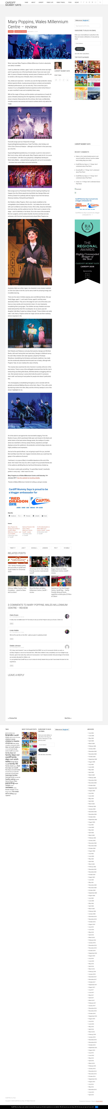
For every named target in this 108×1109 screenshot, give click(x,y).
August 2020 (92, 895)
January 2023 (92, 840)
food (18, 766)
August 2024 (92, 790)
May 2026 (91, 738)
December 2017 (93, 977)
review (12, 785)
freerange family (9, 777)
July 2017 (91, 990)
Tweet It (12, 548)
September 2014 (93, 1079)
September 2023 (93, 819)
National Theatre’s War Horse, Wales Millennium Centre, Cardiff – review (28, 529)
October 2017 (92, 982)
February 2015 (92, 1066)
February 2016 (92, 1034)
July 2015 (91, 1053)
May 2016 (91, 1026)
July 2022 (91, 853)
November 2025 (93, 754)
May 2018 (91, 963)
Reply (11, 623)
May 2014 (91, 1087)
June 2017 (91, 992)
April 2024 (91, 801)
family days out (10, 753)
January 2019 (92, 942)
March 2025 (92, 775)
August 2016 (92, 1018)
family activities (15, 751)
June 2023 (91, 827)
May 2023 (91, 830)
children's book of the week (14, 737)
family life (14, 763)
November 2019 (93, 919)
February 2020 (92, 911)
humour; (17, 779)
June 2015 (91, 1055)
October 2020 (92, 890)
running (14, 787)
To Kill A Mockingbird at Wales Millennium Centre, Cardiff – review (43, 528)
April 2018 (91, 966)
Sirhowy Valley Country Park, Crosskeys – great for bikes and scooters (17, 590)
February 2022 (92, 866)
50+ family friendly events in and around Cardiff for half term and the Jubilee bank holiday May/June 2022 (87, 158)
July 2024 (91, 793)
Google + (34, 548)
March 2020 (92, 908)
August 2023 (92, 822)
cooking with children (15, 745)
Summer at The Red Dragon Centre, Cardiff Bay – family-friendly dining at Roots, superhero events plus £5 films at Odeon (61, 592)
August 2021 (92, 877)
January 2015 (92, 1068)
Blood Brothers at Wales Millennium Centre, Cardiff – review (39, 590)
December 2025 (93, 751)
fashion (15, 766)
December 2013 (93, 1089)
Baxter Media (99, 1101)
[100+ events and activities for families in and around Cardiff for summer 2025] (94, 80)
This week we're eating (12, 792)
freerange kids (17, 777)
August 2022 (92, 851)
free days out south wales (12, 770)
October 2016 (92, 1013)
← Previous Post (12, 718)
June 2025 (91, 767)
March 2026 (92, 743)
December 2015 (93, 1039)
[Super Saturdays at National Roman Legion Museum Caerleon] (33, 768)
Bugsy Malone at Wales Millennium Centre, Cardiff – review (60, 571)
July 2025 (91, 764)
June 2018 (91, 961)
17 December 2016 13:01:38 (17, 617)
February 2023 (92, 838)
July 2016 (91, 1021)
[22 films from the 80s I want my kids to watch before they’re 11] (81, 67)
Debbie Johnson (15, 645)
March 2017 (92, 1000)
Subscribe (80, 49)
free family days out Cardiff (10, 771)
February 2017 (92, 1003)
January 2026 (92, 748)
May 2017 (91, 995)
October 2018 (92, 950)
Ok (96, 1107)
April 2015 (91, 1060)
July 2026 (91, 733)
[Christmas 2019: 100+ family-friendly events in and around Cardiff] (40, 561)
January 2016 (92, 1037)
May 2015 (91, 1058)
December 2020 (93, 885)
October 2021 (92, 874)
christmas (9, 743)
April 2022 (91, 861)
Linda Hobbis (14, 630)
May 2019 (91, 932)
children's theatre (20, 31)
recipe (16, 783)
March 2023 (92, 835)
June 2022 (91, 856)
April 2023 (91, 832)
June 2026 (91, 735)
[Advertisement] (89, 129)
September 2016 (93, 1016)
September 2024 (93, 788)
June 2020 (91, 901)
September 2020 (93, 893)
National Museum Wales (11, 781)
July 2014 (91, 1084)
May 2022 (91, 859)
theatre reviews (9, 789)
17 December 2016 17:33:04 (17, 632)
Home (26, 2)
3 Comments (15, 604)
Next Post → (68, 718)
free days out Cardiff (11, 768)
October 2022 (92, 848)
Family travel (9, 766)
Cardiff (41, 2)
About (33, 2)
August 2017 (92, 987)
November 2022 (93, 845)
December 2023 (93, 811)
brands (9, 735)
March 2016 (92, 1032)
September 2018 (93, 953)
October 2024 (92, 785)
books (13, 733)
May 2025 (91, 769)
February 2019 (92, 940)
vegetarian (7, 795)
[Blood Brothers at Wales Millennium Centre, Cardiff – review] (40, 581)
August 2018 (92, 956)
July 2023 (91, 824)
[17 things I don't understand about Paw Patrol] (81, 80)
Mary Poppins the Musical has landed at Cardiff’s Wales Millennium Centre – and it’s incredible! (14, 530)
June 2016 (91, 1024)
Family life (50, 2)
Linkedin (45, 548)
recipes (7, 785)
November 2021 (93, 872)
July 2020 (91, 898)
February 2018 (92, 971)
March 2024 (92, 804)
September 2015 (93, 1047)
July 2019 (91, 927)
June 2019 (91, 929)
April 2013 (91, 1094)
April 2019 (91, 935)
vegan (15, 793)
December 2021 (93, 869)
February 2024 (92, 806)
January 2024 (92, 809)
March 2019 (92, 937)
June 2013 (91, 1092)
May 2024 (91, 798)
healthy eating (10, 779)
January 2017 (92, 1005)
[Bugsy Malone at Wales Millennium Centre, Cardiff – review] (61, 561)
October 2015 (92, 1045)
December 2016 (93, 1008)
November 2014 (93, 1074)
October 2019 (92, 921)
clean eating (16, 743)
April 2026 (91, 741)
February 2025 (92, 777)
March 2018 (92, 969)
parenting (9, 782)
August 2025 (92, 762)
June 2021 (91, 880)
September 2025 (93, 759)
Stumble (66, 548)
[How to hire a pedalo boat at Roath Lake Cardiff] (94, 93)
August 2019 (92, 924)
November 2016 (93, 1011)
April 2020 (91, 906)
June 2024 (91, 796)
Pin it (56, 548)
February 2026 (92, 746)
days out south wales (11, 747)
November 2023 (93, 814)
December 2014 (93, 1071)
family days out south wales (11, 759)
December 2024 (93, 780)
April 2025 (91, 772)
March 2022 (92, 864)
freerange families (11, 775)
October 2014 (92, 1076)
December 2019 (93, 916)
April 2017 (91, 997)
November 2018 (93, 948)
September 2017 (93, 984)
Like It (23, 548)
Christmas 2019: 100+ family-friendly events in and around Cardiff (39, 571)
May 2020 (91, 903)
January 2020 (92, 914)
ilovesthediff (79, 170)
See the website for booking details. (28, 478)
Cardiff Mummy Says (13, 3)
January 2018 (92, 974)
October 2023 (92, 817)
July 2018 (91, 958)
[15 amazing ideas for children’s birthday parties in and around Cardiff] (81, 93)
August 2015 (92, 1050)
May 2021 (91, 882)
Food (69, 2)
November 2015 (93, 1042)
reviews (9, 787)
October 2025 (92, 756)
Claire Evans (14, 615)
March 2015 (92, 1063)
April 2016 (91, 1029)
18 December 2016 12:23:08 (17, 647)
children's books (10, 739)
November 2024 (93, 783)
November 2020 (93, 887)
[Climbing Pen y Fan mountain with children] (25, 760)
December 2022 (93, 843)
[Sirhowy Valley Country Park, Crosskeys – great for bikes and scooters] (18, 581)
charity (7, 737)
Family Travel (61, 2)
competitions (7, 745)
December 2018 (93, 945)
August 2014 (92, 1081)
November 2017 (93, 979)
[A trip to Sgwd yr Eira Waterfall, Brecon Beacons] (33, 760)
